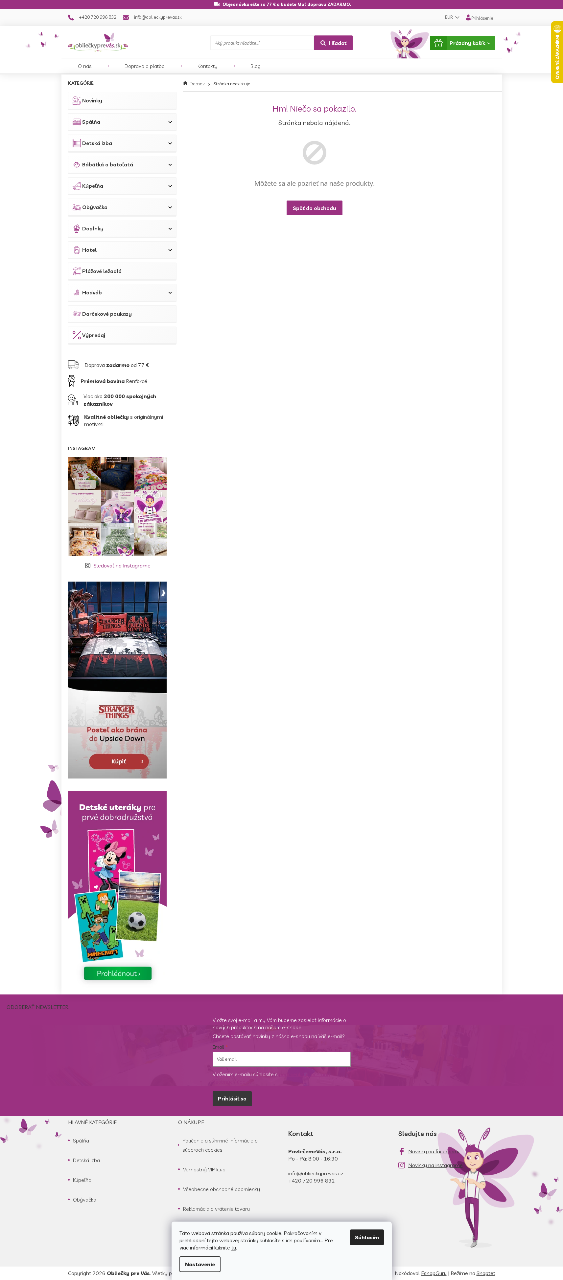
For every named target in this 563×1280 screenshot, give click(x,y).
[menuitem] (84, 66)
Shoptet (486, 1273)
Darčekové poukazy (107, 313)
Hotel (89, 249)
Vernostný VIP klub (204, 1169)
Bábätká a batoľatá (107, 164)
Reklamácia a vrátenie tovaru (216, 1208)
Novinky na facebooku (433, 1151)
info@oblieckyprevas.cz (315, 1173)
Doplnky (93, 228)
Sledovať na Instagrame (122, 565)
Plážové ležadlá (102, 271)
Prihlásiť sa (232, 1098)
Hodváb (92, 292)
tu (233, 1247)
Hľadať (337, 43)
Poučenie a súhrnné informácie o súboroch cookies (220, 1145)
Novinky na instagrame (435, 1165)
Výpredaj (93, 335)
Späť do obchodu (314, 208)
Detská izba (97, 143)
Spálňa (91, 121)
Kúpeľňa (92, 185)
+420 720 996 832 (311, 1180)
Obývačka (94, 207)
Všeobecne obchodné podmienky (221, 1189)
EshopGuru (434, 1273)
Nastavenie (200, 1264)
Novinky (92, 100)
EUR (449, 17)
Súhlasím (367, 1237)
